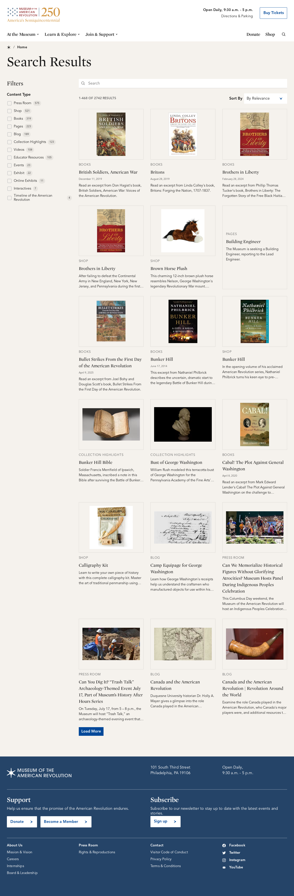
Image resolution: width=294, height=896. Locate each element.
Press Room (88, 845)
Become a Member (61, 822)
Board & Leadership (22, 873)
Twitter (234, 853)
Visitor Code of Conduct (169, 852)
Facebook (237, 845)
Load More (91, 731)
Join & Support (99, 34)
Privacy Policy (161, 859)
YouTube (236, 867)
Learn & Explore (60, 34)
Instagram (237, 860)
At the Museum (21, 34)
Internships (15, 866)
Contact (156, 845)
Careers (13, 859)
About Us (14, 845)
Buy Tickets (273, 13)
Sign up (160, 821)
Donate (253, 34)
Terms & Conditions (165, 866)
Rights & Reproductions (97, 852)
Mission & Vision (19, 852)
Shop (270, 34)
